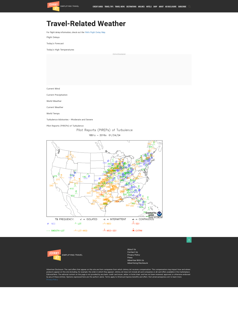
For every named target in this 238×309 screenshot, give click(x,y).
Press (130, 258)
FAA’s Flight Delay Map (95, 32)
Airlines (141, 6)
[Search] (190, 7)
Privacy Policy (133, 255)
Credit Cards (98, 6)
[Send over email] (3, 163)
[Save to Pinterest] (3, 157)
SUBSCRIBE (182, 6)
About (161, 6)
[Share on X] (3, 152)
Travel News (120, 6)
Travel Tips (109, 6)
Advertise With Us (135, 260)
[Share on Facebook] (3, 146)
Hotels (149, 6)
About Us (131, 250)
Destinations (131, 6)
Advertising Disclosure (137, 263)
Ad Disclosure (170, 6)
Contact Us (132, 252)
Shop (155, 6)
